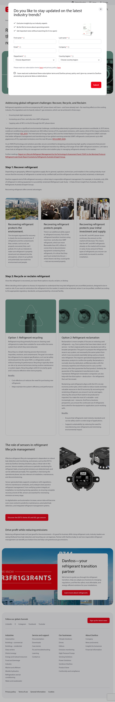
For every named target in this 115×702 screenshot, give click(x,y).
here (41, 67)
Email (16, 47)
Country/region (65, 56)
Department (19, 56)
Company (63, 47)
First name (18, 38)
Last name (63, 38)
